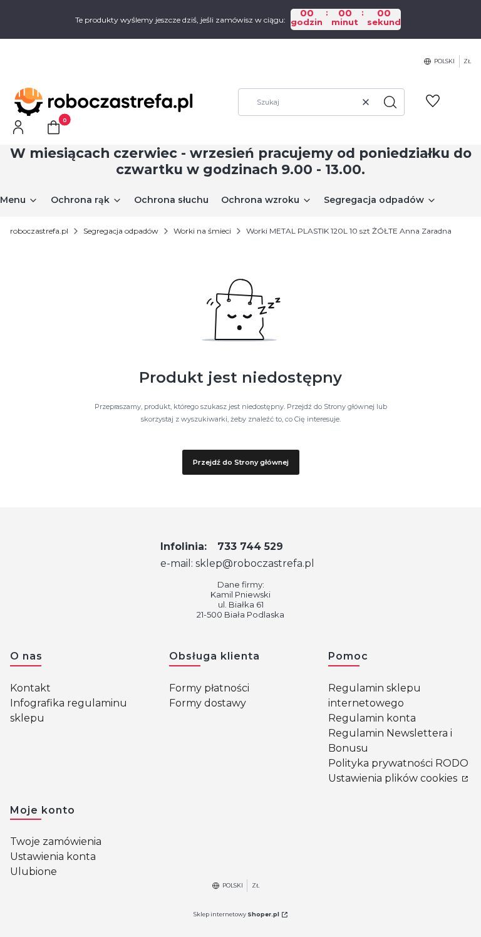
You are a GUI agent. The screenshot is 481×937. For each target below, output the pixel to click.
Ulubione (33, 871)
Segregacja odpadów (120, 231)
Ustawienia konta (53, 856)
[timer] (240, 19)
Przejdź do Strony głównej (241, 462)
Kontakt (30, 688)
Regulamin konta (372, 718)
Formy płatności (209, 688)
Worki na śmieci (202, 231)
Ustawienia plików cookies (394, 778)
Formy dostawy (207, 703)
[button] (390, 102)
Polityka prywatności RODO (398, 763)
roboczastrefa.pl (39, 231)
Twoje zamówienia (55, 841)
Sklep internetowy (236, 914)
